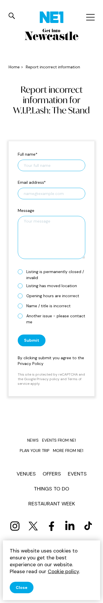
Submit (31, 340)
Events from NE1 (59, 440)
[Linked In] (69, 526)
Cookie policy (63, 571)
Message (26, 210)
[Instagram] (14, 526)
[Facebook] (51, 526)
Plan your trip (34, 450)
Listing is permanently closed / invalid (55, 274)
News (33, 440)
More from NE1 (68, 450)
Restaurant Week (51, 503)
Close (21, 587)
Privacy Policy (30, 363)
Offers (52, 473)
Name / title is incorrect (48, 305)
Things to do (51, 488)
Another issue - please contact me (55, 318)
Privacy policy (48, 379)
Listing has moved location (51, 285)
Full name (27, 154)
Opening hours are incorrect (52, 295)
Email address (32, 182)
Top (93, 594)
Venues (26, 473)
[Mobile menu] (89, 17)
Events (77, 473)
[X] (33, 526)
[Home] (52, 17)
